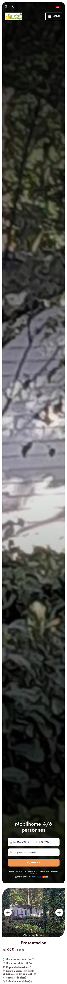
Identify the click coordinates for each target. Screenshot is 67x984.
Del (14, 842)
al (36, 842)
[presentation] (8, 912)
